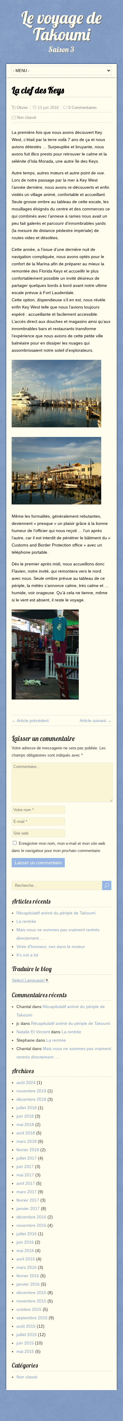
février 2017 (27, 1200)
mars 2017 (26, 1191)
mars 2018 (26, 1141)
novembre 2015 (31, 1301)
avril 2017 (25, 1183)
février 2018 (27, 1149)
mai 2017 (25, 1175)
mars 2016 (26, 1267)
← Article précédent (30, 720)
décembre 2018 (31, 1099)
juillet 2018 (26, 1107)
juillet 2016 (26, 1233)
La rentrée (26, 921)
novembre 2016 (31, 1225)
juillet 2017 (26, 1158)
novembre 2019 (31, 1090)
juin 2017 (25, 1166)
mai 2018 (25, 1124)
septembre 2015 (31, 1317)
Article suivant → (95, 720)
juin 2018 (25, 1116)
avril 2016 (25, 1259)
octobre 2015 (28, 1309)
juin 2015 (25, 1343)
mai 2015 (25, 1351)
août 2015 (26, 1326)
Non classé (26, 117)
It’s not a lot (27, 955)
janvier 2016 (28, 1284)
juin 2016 (25, 1242)
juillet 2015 (26, 1334)
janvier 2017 (28, 1208)
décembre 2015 (31, 1292)
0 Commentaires (82, 107)
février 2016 (27, 1275)
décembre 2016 (31, 1217)
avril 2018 (25, 1132)
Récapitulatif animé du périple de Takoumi (56, 913)
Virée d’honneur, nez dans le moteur (50, 946)
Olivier (22, 107)
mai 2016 (25, 1250)
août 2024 (26, 1082)
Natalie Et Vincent (33, 1031)
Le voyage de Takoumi (61, 26)
